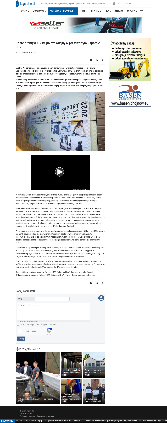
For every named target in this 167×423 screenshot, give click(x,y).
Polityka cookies (26, 413)
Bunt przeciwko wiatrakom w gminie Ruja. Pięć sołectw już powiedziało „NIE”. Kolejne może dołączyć (111, 421)
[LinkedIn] (97, 60)
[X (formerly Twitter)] (103, 60)
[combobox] (135, 4)
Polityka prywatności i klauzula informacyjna (37, 416)
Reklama (119, 11)
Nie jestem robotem (30, 331)
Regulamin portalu (27, 411)
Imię (20, 299)
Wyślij (21, 339)
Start (24, 11)
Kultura (95, 11)
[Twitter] (118, 3)
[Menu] (141, 11)
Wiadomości (38, 11)
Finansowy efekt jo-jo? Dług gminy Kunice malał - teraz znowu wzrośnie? (43, 421)
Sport (82, 11)
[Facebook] (114, 3)
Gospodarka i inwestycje (61, 11)
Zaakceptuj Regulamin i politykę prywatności (39, 325)
